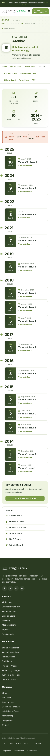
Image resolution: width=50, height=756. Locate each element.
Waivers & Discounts (11, 675)
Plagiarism (6, 751)
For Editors (10, 65)
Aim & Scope (15, 539)
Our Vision (6, 697)
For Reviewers (11, 70)
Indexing (6, 620)
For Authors (10, 60)
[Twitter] (10, 588)
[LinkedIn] (16, 588)
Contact (5, 725)
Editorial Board (10, 80)
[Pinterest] (22, 588)
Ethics (26, 743)
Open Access (8, 702)
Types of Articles (9, 666)
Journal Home (15, 533)
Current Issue (15, 516)
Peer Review (19, 751)
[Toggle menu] (29, 11)
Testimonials (8, 634)
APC (34, 80)
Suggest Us (7, 720)
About (4, 693)
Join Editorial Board (10, 711)
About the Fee (15, 743)
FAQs (4, 743)
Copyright (37, 743)
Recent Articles (9, 611)
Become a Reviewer (11, 707)
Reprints (6, 629)
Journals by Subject (13, 46)
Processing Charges (14, 75)
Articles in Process (17, 527)
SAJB (6, 20)
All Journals (10, 41)
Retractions (32, 751)
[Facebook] (4, 588)
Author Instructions (10, 652)
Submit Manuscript (39, 11)
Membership (7, 716)
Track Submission (10, 679)
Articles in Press (16, 522)
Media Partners (9, 625)
